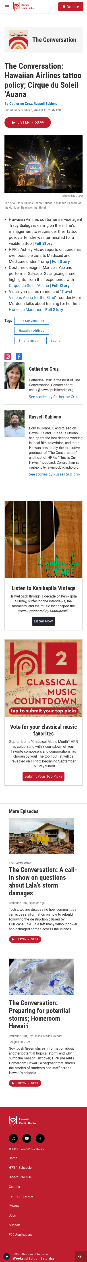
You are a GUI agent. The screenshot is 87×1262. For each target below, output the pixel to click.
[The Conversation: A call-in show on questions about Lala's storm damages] (41, 836)
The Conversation (54, 39)
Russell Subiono (45, 103)
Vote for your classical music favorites (43, 730)
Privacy (14, 1206)
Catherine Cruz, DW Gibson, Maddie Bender (35, 1036)
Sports (55, 340)
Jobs (12, 1215)
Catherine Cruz (20, 103)
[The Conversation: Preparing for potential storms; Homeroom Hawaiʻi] (41, 977)
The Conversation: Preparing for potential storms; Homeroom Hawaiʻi (39, 1014)
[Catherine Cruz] (14, 375)
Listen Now (43, 621)
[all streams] (81, 1256)
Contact (14, 1187)
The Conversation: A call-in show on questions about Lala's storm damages (43, 881)
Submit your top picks (43, 776)
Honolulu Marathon (25, 309)
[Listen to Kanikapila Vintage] (43, 539)
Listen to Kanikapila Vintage (43, 588)
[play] (7, 1256)
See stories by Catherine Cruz (54, 396)
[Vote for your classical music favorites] (43, 678)
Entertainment (29, 340)
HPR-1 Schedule (20, 1167)
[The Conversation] (18, 39)
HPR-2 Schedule (20, 1177)
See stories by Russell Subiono (54, 474)
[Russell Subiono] (14, 423)
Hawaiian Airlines (31, 330)
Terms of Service (21, 1196)
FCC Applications (21, 1234)
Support (14, 1225)
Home (13, 1158)
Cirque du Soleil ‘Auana (29, 285)
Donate (72, 7)
